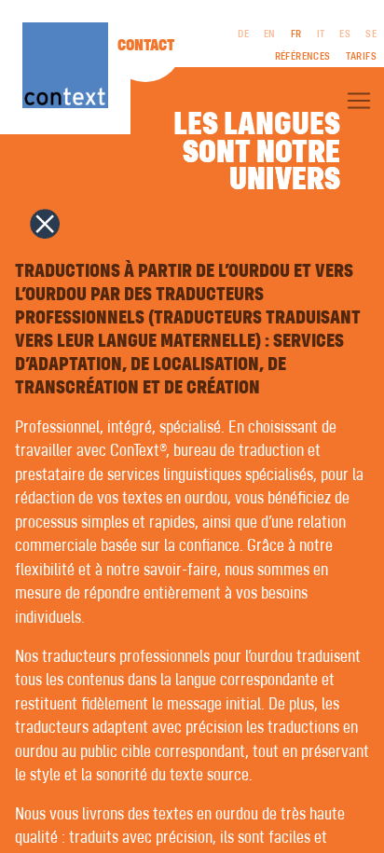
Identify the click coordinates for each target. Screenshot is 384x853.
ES (344, 34)
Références (303, 56)
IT (321, 34)
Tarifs (361, 56)
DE (243, 34)
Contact (145, 45)
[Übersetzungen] (359, 100)
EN (270, 34)
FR (296, 34)
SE (371, 34)
